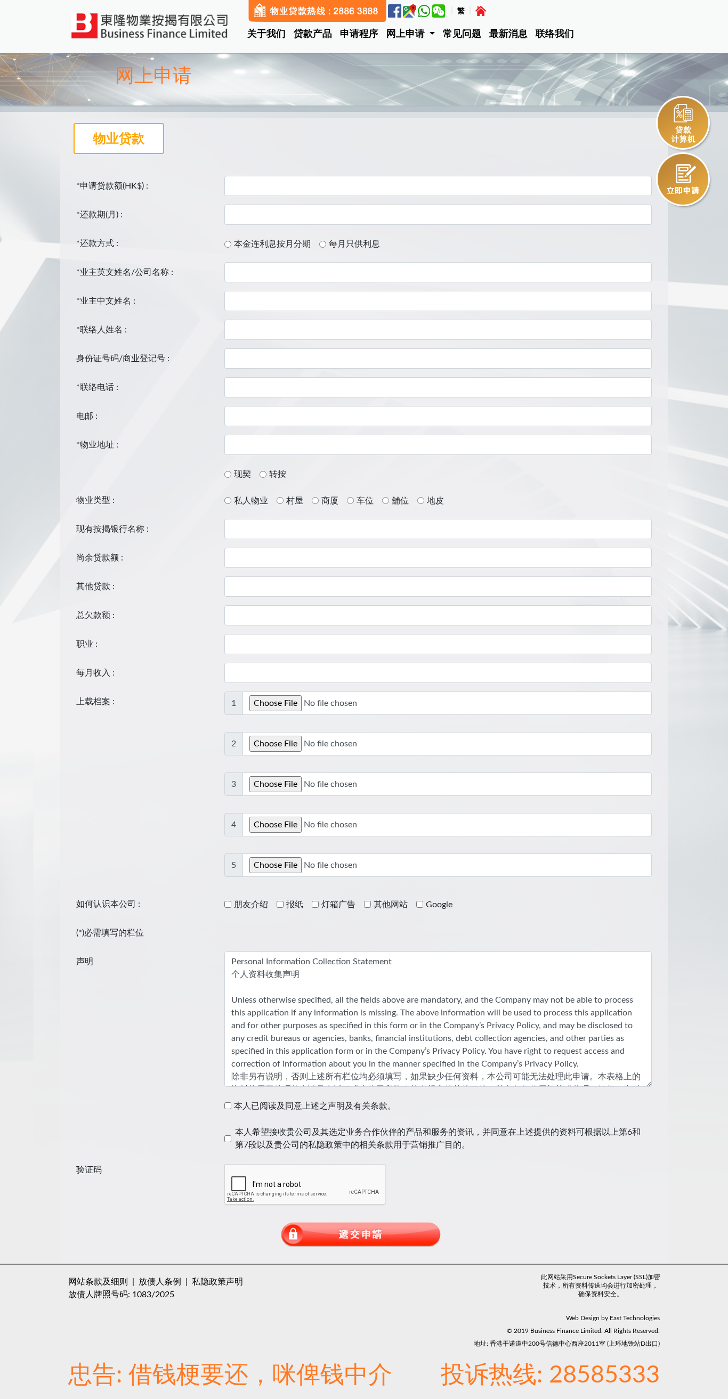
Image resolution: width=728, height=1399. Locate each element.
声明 (84, 961)
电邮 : (87, 416)
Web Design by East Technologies (613, 1318)
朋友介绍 (251, 904)
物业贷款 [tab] (118, 139)
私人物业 (251, 501)
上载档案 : (95, 701)
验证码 (89, 1170)
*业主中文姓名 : (105, 301)
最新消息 (508, 34)
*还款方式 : (97, 243)
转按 (277, 474)
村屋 (294, 501)
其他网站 (391, 904)
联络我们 (555, 34)
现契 (242, 474)
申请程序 (359, 34)
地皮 (435, 501)
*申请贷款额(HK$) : (112, 186)
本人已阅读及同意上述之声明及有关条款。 (315, 1106)
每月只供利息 (354, 244)
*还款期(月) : (99, 214)
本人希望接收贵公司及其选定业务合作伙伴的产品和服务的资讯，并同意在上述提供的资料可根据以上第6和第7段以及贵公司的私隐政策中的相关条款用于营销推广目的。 (438, 1138)
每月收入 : (95, 673)
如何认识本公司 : (108, 904)
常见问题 (462, 34)
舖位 (400, 501)
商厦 (329, 501)
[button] (414, 34)
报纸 (294, 904)
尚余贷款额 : (99, 558)
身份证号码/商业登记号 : (122, 358)
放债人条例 (160, 1282)
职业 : (87, 644)
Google (439, 904)
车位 (365, 501)
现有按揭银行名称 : (112, 529)
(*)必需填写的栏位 (110, 933)
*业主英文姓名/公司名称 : (124, 272)
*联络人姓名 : (101, 330)
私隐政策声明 (217, 1282)
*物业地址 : (97, 445)
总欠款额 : (95, 615)
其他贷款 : (95, 586)
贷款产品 (313, 34)
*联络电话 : (97, 387)
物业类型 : (95, 500)
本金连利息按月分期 (272, 244)
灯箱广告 (338, 904)
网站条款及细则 (98, 1282)
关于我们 (266, 34)
